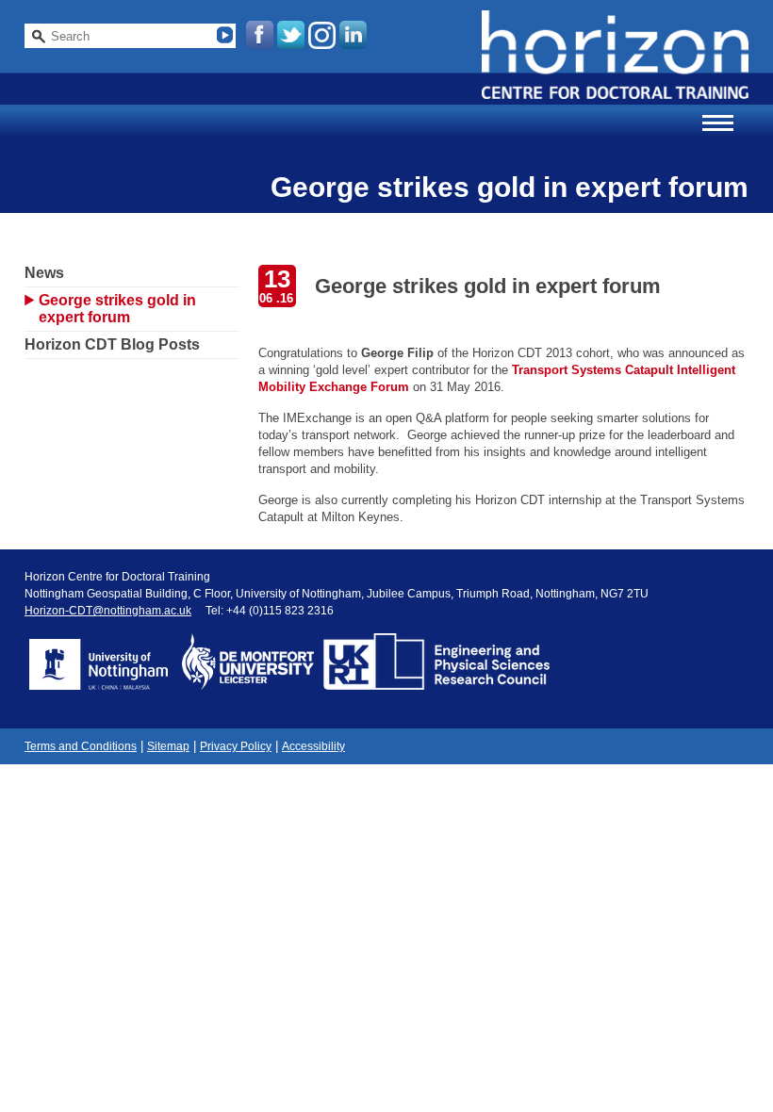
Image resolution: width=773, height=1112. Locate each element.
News (44, 273)
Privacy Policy (235, 746)
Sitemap (168, 746)
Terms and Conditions (81, 746)
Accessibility (313, 746)
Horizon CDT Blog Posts (112, 344)
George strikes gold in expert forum (117, 308)
